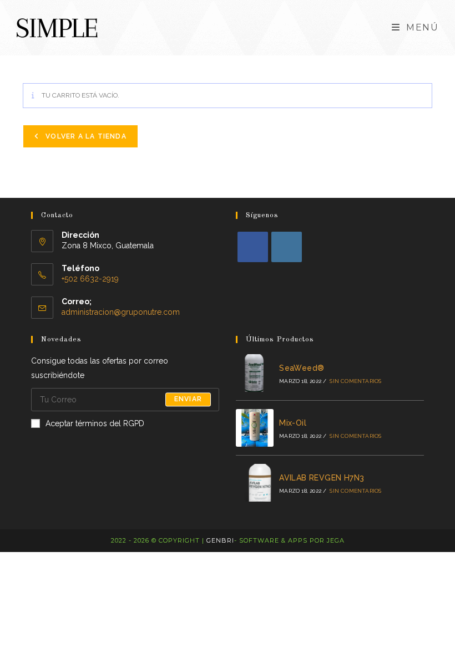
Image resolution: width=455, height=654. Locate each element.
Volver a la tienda (85, 136)
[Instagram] (286, 247)
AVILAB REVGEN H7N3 (321, 477)
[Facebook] (252, 247)
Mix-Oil (292, 422)
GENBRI (220, 540)
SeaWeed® (301, 368)
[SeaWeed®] (255, 373)
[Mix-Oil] (255, 428)
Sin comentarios (355, 381)
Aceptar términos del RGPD (95, 423)
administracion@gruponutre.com (121, 312)
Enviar (188, 399)
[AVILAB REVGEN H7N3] (255, 483)
